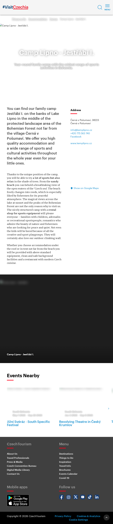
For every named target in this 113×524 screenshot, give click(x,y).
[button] (100, 7)
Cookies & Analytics (88, 516)
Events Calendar (68, 473)
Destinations (66, 453)
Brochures (65, 469)
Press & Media (15, 461)
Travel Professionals (18, 457)
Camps (54, 19)
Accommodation (37, 19)
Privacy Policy (63, 516)
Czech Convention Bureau (21, 465)
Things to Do (19, 19)
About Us (12, 453)
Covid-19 (64, 477)
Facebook (75, 136)
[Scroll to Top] (106, 517)
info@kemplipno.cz (81, 129)
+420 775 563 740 (80, 133)
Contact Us (13, 473)
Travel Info (65, 465)
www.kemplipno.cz (81, 143)
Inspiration (65, 461)
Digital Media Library (18, 469)
